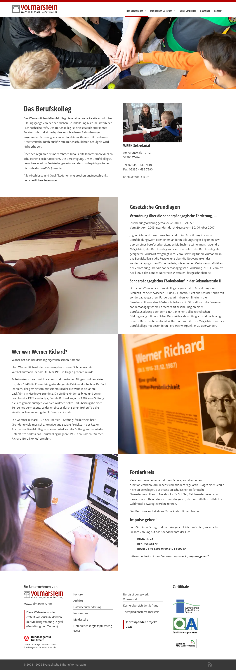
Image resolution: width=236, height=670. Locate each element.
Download (205, 11)
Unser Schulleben (188, 11)
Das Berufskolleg (134, 11)
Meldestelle (80, 619)
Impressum (80, 613)
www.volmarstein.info (38, 603)
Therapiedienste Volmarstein (141, 612)
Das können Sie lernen (161, 11)
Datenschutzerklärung (87, 607)
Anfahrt (78, 600)
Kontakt (218, 11)
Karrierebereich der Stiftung (140, 605)
